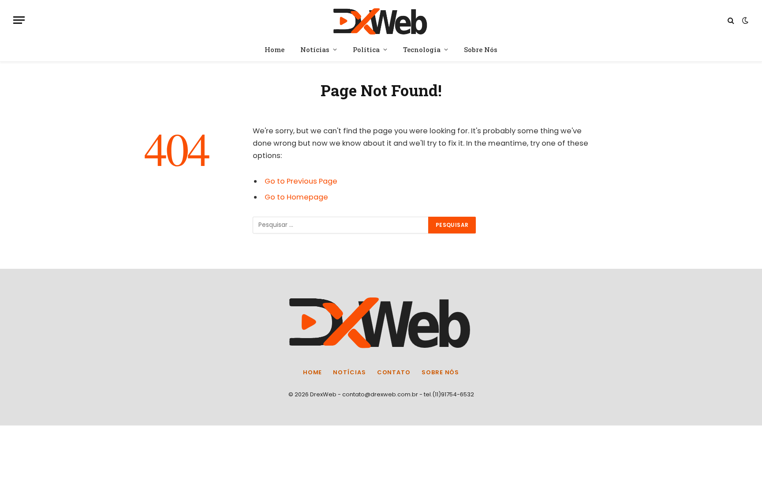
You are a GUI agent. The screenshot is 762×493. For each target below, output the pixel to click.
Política (366, 49)
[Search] (731, 20)
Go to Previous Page (301, 181)
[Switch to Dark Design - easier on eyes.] (744, 20)
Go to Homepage (296, 197)
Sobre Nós (480, 49)
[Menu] (19, 20)
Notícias (314, 49)
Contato (394, 372)
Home (274, 49)
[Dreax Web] (381, 20)
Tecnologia (422, 49)
